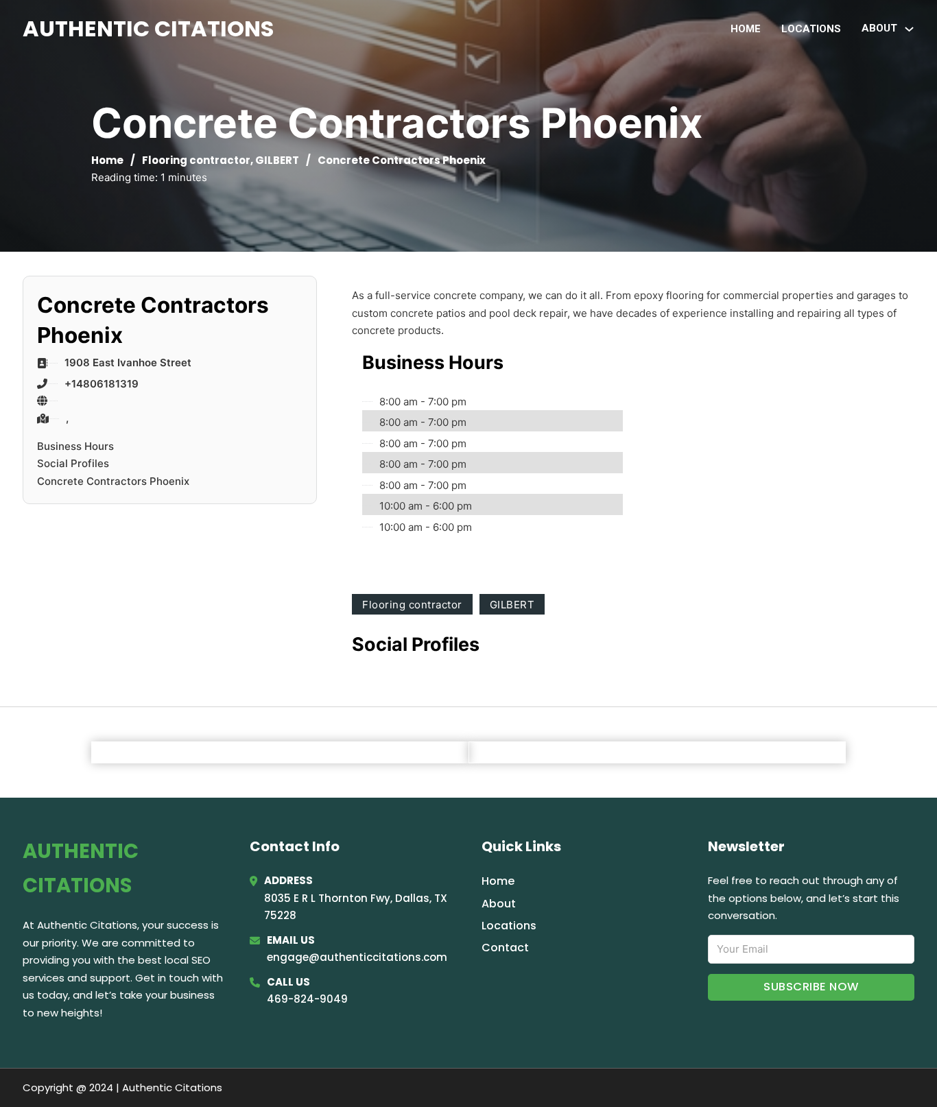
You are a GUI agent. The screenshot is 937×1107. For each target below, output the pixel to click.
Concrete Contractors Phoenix (113, 481)
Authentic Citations (148, 28)
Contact (505, 947)
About (499, 904)
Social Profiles (73, 463)
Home (746, 29)
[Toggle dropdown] (909, 29)
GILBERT (277, 160)
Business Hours (75, 446)
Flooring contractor (196, 160)
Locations (811, 29)
